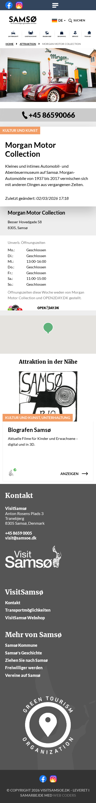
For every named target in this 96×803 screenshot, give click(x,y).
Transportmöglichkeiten (27, 610)
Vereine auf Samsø (22, 675)
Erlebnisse (47, 36)
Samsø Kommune (21, 645)
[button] (48, 328)
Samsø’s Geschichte (23, 652)
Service (75, 36)
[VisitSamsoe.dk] (23, 20)
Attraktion (28, 43)
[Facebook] (9, 5)
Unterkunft (13, 36)
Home (10, 43)
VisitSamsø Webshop (25, 617)
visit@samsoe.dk (20, 537)
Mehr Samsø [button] (57, 5)
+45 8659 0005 (18, 533)
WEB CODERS (64, 795)
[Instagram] (19, 5)
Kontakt (12, 602)
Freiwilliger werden (23, 667)
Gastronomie (30, 36)
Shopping (62, 36)
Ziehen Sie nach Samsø (26, 660)
